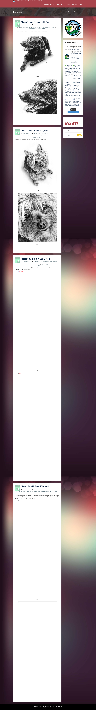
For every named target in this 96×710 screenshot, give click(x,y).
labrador (30, 28)
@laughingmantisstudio (74, 49)
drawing (49, 27)
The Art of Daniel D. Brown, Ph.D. (53, 4)
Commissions (37, 24)
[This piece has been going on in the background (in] (69, 69)
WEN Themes (51, 708)
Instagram (66, 123)
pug (36, 265)
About (80, 4)
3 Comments (36, 261)
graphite (53, 27)
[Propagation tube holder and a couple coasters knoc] (69, 94)
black (23, 27)
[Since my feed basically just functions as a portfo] (69, 103)
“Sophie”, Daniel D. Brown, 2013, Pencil (35, 258)
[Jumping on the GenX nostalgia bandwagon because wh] (77, 86)
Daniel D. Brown (41, 27)
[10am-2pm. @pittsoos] (69, 77)
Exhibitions (74, 4)
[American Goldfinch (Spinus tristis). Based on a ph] (77, 77)
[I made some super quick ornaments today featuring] (77, 103)
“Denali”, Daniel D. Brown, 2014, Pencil (35, 21)
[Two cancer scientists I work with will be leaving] (77, 94)
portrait (34, 137)
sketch (43, 28)
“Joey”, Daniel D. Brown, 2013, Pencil (34, 130)
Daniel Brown (34, 27)
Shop (68, 4)
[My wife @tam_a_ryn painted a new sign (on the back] (69, 86)
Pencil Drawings (44, 24)
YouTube (69, 123)
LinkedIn (76, 123)
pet (36, 28)
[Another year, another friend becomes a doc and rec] (77, 69)
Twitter (73, 123)
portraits (39, 28)
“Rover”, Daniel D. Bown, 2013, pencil (35, 486)
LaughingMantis (26, 24)
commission (27, 27)
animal (19, 27)
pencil (33, 28)
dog (46, 27)
